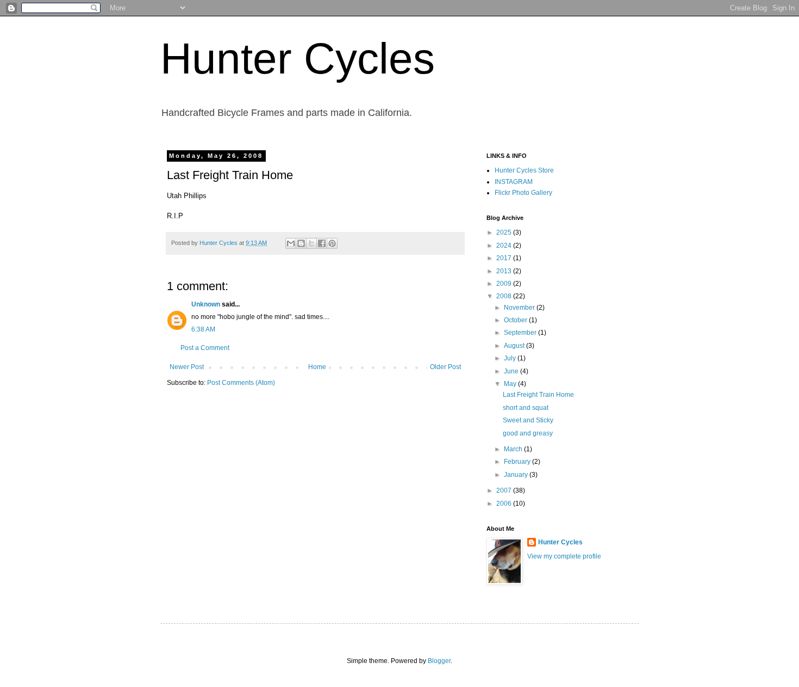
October (516, 320)
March (514, 449)
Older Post (445, 367)
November (520, 307)
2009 (504, 283)
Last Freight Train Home (538, 394)
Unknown (205, 304)
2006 (504, 503)
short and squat (525, 408)
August (515, 345)
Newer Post (187, 367)
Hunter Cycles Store (524, 170)
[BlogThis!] (301, 243)
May (511, 384)
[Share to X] (311, 243)
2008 (504, 296)
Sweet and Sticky (528, 420)
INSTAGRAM (514, 182)
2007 (504, 490)
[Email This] (290, 243)
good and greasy (528, 433)
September (521, 332)
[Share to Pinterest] (332, 243)
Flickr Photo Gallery (523, 193)
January (516, 475)
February (518, 461)
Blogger (439, 661)
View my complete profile (564, 556)
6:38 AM (203, 329)
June (512, 371)
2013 (504, 271)
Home (317, 367)
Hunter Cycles (297, 58)
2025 (504, 232)
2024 (504, 245)
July (510, 358)
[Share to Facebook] (321, 243)
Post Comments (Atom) (241, 383)
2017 (504, 258)
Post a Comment (204, 348)
